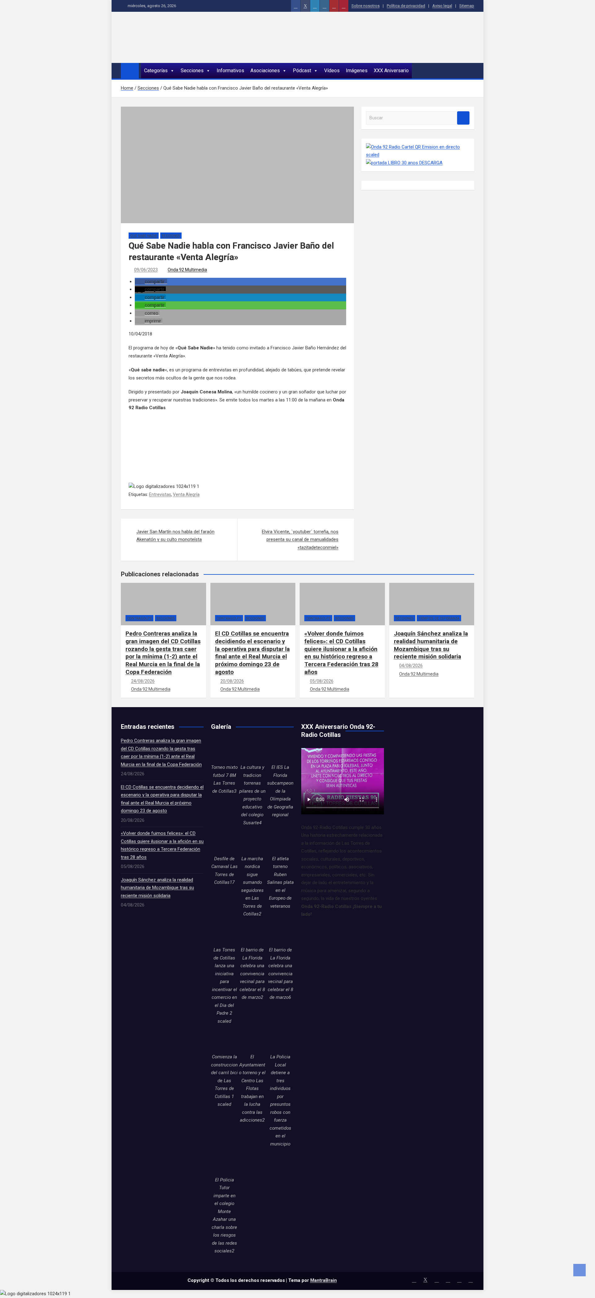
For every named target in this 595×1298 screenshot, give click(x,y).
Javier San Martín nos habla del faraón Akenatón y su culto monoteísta (175, 536)
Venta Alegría (186, 494)
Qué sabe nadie (143, 236)
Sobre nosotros (365, 5)
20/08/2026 (232, 681)
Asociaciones (265, 70)
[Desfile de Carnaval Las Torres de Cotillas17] (224, 841)
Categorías (156, 70)
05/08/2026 (321, 681)
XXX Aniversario (391, 70)
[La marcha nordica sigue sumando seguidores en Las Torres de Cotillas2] (252, 841)
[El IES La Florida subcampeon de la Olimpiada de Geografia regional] (280, 750)
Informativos (230, 70)
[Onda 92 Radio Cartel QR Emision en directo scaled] (417, 147)
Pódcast (302, 70)
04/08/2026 (411, 665)
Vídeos (332, 70)
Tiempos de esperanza (439, 618)
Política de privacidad (406, 5)
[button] (151, 281)
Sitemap (466, 5)
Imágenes (357, 70)
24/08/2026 (143, 681)
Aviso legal (442, 5)
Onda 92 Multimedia (187, 269)
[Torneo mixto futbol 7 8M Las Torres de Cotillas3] (224, 750)
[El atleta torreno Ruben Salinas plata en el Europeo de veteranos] (280, 841)
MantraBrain (323, 1280)
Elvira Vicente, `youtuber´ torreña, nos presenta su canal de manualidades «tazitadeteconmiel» (300, 539)
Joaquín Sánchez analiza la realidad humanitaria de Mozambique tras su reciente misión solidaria (431, 645)
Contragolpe (139, 618)
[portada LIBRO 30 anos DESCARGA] (404, 163)
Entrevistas (160, 494)
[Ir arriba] (579, 1270)
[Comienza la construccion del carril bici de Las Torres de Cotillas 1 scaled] (224, 1039)
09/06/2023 (146, 269)
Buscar (463, 118)
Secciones (192, 70)
